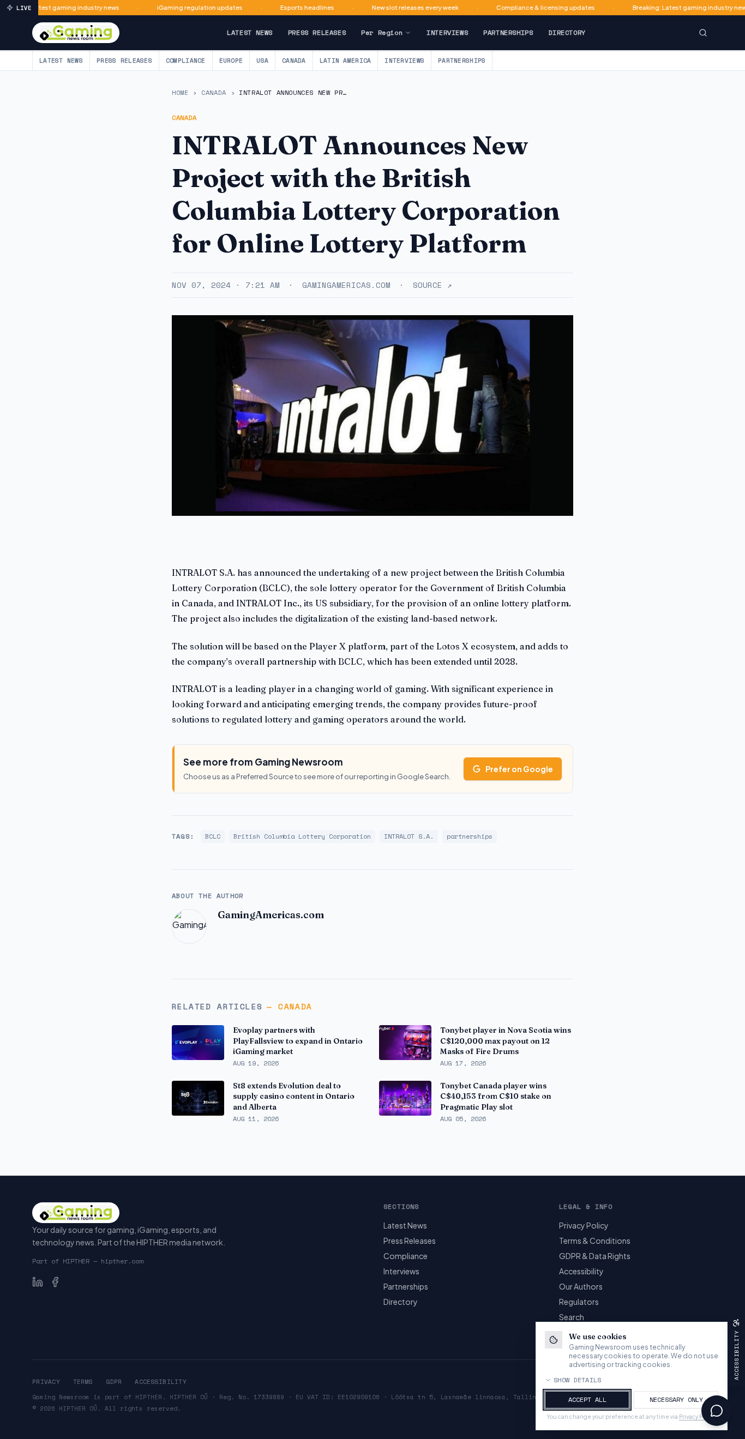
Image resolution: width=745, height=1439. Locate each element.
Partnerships (508, 32)
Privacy (46, 1381)
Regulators (579, 1301)
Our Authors (581, 1286)
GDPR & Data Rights (594, 1256)
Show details (578, 1380)
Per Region (381, 32)
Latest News (250, 32)
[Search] (703, 33)
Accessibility (581, 1271)
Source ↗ (432, 285)
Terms (83, 1381)
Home (180, 92)
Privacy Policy (584, 1225)
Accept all (587, 1399)
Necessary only (676, 1399)
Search (571, 1317)
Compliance (186, 60)
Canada (294, 60)
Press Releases (317, 32)
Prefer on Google (519, 769)
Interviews (447, 32)
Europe (231, 60)
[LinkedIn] (37, 1282)
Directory (566, 32)
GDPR (114, 1381)
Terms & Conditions (594, 1240)
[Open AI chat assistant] (716, 1410)
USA (262, 60)
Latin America (345, 60)
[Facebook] (55, 1282)
